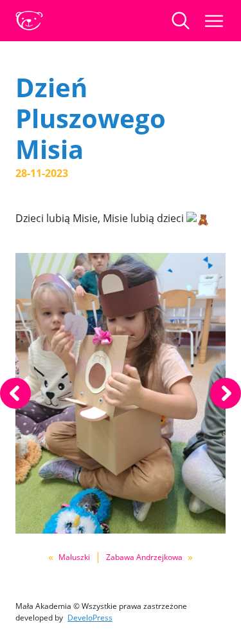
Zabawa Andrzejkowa (144, 557)
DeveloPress (89, 617)
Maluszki (74, 557)
